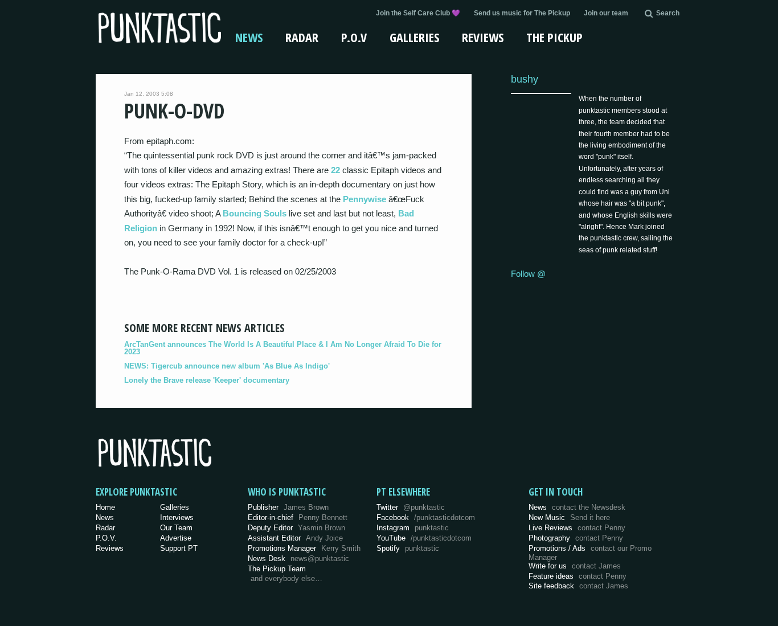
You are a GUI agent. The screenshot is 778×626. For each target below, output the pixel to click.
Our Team (176, 527)
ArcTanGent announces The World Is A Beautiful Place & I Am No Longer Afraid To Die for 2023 (282, 348)
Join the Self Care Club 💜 (418, 13)
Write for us (575, 566)
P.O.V (354, 37)
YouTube (424, 538)
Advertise (175, 538)
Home (105, 507)
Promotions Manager (304, 548)
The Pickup (554, 37)
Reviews (482, 37)
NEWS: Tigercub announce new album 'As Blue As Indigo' (227, 366)
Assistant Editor (295, 538)
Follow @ (528, 274)
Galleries (414, 37)
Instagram (412, 527)
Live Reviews (577, 527)
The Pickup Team (277, 568)
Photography (576, 538)
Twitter (410, 507)
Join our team (606, 13)
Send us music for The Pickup (522, 13)
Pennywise (364, 199)
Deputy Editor (296, 527)
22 (335, 170)
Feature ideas (578, 576)
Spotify (407, 548)
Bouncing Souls (254, 213)
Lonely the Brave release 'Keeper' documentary (206, 380)
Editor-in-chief (297, 517)
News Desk (298, 558)
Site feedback (578, 586)
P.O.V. (106, 538)
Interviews (177, 517)
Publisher (288, 507)
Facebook (425, 517)
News (249, 37)
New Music (569, 517)
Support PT (179, 548)
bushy (524, 79)
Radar (301, 37)
